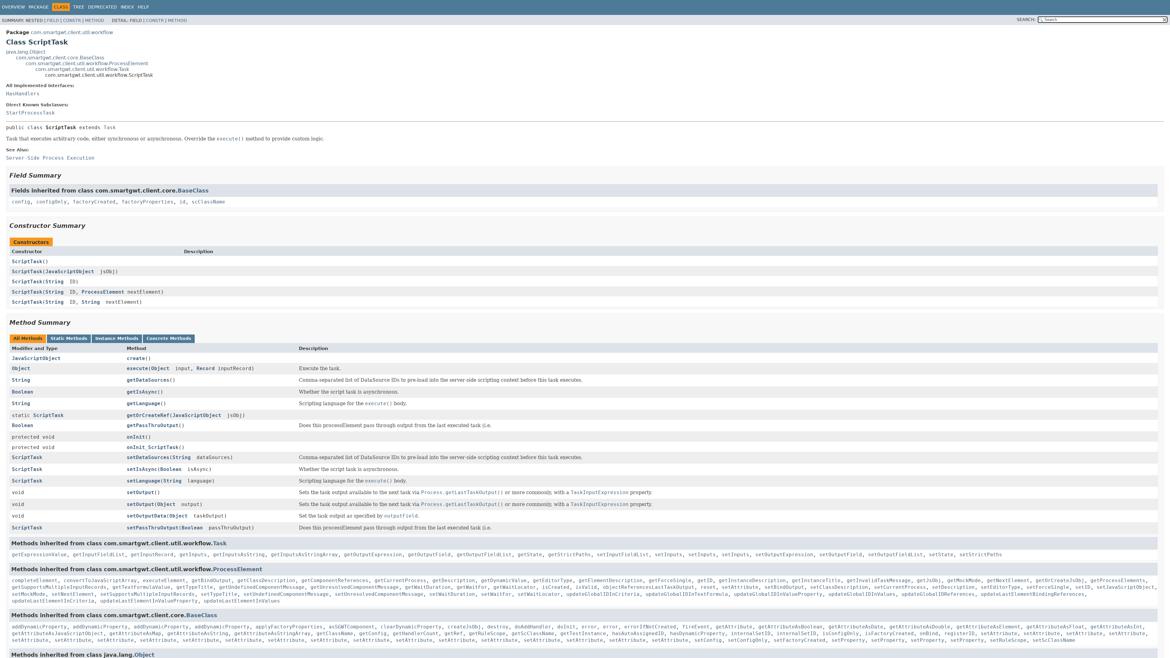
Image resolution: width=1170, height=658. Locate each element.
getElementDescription (611, 580)
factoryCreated (94, 202)
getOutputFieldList (484, 554)
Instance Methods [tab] (116, 338)
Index (127, 7)
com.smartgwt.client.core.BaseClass (60, 58)
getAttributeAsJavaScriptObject (57, 633)
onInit (136, 437)
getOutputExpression (373, 554)
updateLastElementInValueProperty (149, 601)
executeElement (164, 580)
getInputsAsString (239, 554)
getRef (454, 633)
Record (206, 368)
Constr (72, 20)
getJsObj (929, 580)
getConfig (373, 633)
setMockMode (28, 594)
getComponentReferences (334, 580)
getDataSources (148, 380)
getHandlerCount (415, 633)
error (589, 627)
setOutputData (146, 516)
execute (137, 368)
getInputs (193, 554)
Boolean (22, 392)
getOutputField (429, 554)
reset (708, 587)
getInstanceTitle (816, 580)
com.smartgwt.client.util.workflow (72, 32)
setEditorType (1000, 587)
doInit (566, 627)
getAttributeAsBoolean (790, 627)
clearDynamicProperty (411, 627)
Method (94, 20)
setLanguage (143, 481)
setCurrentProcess (900, 587)
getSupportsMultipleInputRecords (59, 587)
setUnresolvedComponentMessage (379, 594)
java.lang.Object (25, 52)
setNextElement (72, 594)
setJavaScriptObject (1125, 587)
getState (530, 554)
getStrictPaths (569, 554)
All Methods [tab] (27, 338)
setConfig (708, 640)
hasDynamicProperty (697, 633)
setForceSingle (1047, 587)
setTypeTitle (219, 594)
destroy (498, 627)
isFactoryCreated (889, 633)
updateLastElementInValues (242, 601)
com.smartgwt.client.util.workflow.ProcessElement (87, 63)
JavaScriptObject (69, 271)
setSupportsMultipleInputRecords (147, 594)
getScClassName (533, 633)
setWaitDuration (452, 594)
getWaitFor (472, 587)
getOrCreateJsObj (1060, 580)
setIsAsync (142, 469)
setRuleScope (1008, 640)
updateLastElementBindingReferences (1032, 594)
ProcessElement (103, 292)
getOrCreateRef (148, 415)
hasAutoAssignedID (638, 633)
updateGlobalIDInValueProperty (778, 594)
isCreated (555, 587)
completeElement (35, 580)
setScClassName (1054, 640)
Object (21, 368)
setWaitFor (496, 594)
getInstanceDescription (752, 580)
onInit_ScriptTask (153, 447)
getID (705, 580)
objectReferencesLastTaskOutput (648, 587)
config (21, 202)
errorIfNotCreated (650, 627)
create (136, 358)
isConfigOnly (840, 633)
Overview (13, 7)
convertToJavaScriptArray (100, 580)
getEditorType (553, 580)
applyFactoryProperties (289, 627)
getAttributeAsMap (135, 633)
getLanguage (143, 403)
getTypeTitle (194, 587)
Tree (78, 7)
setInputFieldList (623, 554)
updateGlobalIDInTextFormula (687, 594)
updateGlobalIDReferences (938, 594)
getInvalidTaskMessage (879, 580)
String (54, 282)
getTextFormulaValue (141, 587)
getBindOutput (211, 580)
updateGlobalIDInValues (861, 594)
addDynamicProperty (39, 627)
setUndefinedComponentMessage (286, 594)
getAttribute (734, 627)
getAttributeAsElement (988, 627)
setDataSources (148, 457)
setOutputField (840, 554)
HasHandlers (23, 94)
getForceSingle (670, 580)
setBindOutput (784, 587)
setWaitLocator (539, 594)
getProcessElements (1117, 580)
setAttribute (740, 587)
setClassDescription (839, 587)
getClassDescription (266, 580)
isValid (586, 587)
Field (53, 20)
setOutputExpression (784, 554)
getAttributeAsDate (855, 627)
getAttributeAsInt (1116, 627)
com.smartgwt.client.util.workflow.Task (82, 69)
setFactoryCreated (799, 640)
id (182, 202)
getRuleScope (487, 633)
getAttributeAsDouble (919, 627)
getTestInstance (583, 633)
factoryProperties (147, 202)
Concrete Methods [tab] (169, 338)
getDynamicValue (504, 580)
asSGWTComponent (351, 627)
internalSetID (751, 633)
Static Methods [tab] (69, 338)
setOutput (140, 492)
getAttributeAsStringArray (272, 633)
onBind (929, 633)
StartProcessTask (30, 113)
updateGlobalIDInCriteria (603, 594)
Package (39, 7)
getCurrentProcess (400, 580)
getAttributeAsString (197, 633)
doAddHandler (533, 627)
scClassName (208, 202)
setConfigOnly (748, 640)
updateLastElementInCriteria (53, 601)
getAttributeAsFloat (1055, 627)
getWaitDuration (428, 587)
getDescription (453, 580)
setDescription (953, 587)
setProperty (848, 640)
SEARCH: (1026, 19)
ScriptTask (27, 261)
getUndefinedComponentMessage (261, 587)
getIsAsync (142, 392)
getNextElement (1008, 580)
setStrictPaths (980, 554)
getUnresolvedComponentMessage (354, 587)
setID (1082, 587)
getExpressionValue (39, 554)
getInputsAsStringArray (304, 554)
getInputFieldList (99, 554)
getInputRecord (152, 554)
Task (110, 127)
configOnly (51, 202)
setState (941, 554)
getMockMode (964, 580)
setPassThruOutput (153, 528)
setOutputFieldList (895, 554)
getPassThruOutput (153, 425)
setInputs (668, 554)
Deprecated (102, 7)
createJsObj (464, 627)
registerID (959, 633)
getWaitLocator (514, 587)
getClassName (335, 633)
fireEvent (696, 627)
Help (143, 7)
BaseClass (193, 190)
